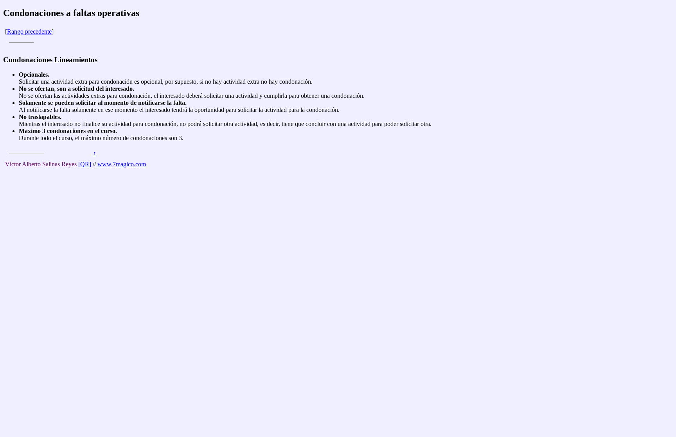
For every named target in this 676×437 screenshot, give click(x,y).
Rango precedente (29, 31)
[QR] (84, 164)
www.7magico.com (121, 164)
